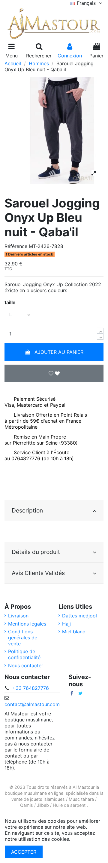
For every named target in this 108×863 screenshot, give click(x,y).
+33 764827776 (30, 688)
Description (27, 510)
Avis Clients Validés (38, 573)
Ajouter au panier (58, 352)
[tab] (54, 510)
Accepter (23, 852)
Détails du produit (36, 551)
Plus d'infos (85, 839)
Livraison (18, 616)
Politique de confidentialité (24, 654)
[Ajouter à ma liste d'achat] (54, 373)
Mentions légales (27, 624)
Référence (15, 246)
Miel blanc (73, 632)
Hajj (66, 624)
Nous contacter (25, 666)
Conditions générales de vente (22, 638)
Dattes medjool (79, 616)
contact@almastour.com (32, 704)
